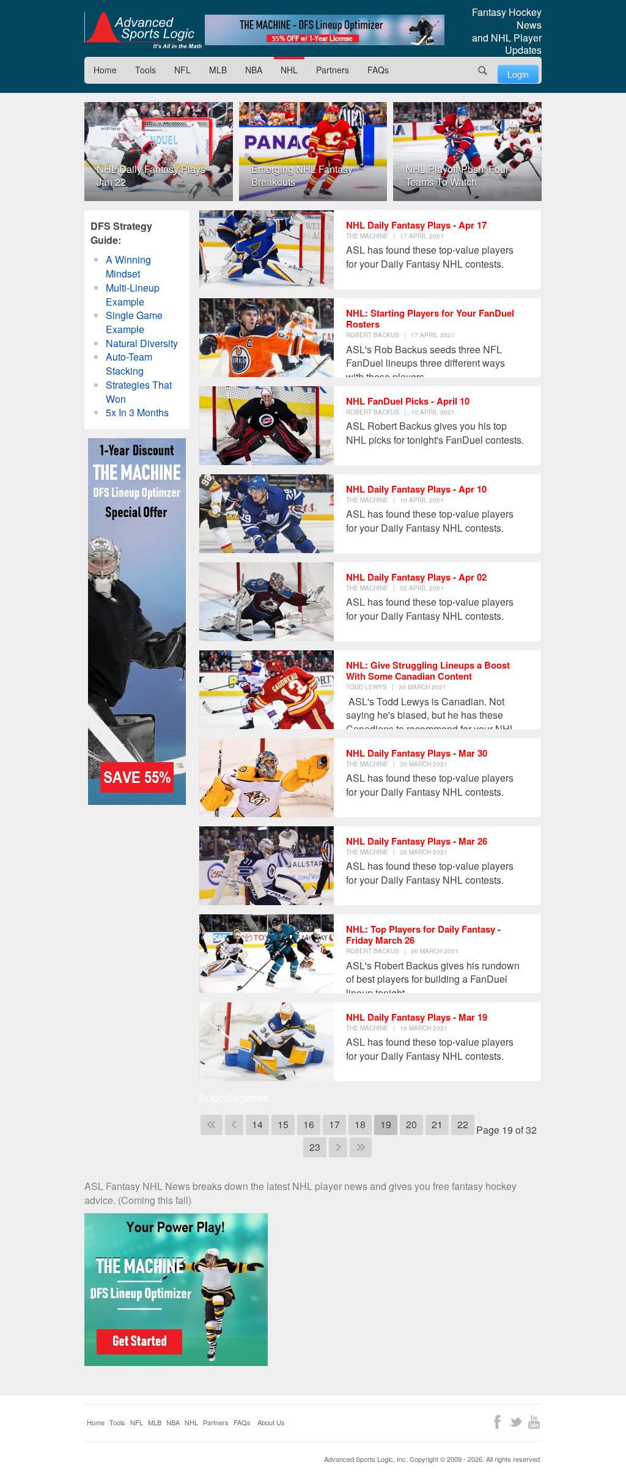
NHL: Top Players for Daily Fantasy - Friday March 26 (423, 934)
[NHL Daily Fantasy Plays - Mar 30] (266, 777)
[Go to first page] (212, 1125)
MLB (218, 70)
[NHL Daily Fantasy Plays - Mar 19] (266, 1041)
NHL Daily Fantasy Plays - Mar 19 (416, 1017)
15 (283, 1124)
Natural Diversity (142, 343)
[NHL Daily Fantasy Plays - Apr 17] (266, 249)
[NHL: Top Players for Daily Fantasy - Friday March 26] (266, 953)
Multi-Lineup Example (133, 295)
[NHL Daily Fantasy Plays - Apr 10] (266, 513)
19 (385, 1124)
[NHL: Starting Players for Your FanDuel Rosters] (266, 337)
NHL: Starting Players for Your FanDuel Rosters (430, 318)
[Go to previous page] (234, 1125)
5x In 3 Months (137, 412)
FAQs (378, 70)
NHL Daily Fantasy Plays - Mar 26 (416, 841)
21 (437, 1124)
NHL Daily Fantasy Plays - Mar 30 (416, 753)
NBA (253, 70)
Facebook (497, 1422)
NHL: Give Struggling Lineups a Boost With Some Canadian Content (428, 670)
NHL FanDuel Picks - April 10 (408, 401)
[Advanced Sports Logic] (143, 30)
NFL (182, 70)
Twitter (515, 1422)
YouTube (534, 1422)
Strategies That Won (139, 392)
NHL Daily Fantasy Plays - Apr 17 (416, 225)
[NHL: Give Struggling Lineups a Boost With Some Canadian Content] (266, 689)
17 (334, 1124)
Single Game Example (134, 322)
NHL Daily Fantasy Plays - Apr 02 (416, 577)
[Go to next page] (338, 1147)
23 (314, 1147)
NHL (289, 70)
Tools (145, 70)
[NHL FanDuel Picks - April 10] (266, 425)
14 (257, 1124)
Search (483, 70)
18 (360, 1124)
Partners (332, 70)
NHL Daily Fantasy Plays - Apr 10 (416, 489)
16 (308, 1124)
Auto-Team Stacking (129, 364)
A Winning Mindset (128, 266)
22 (462, 1124)
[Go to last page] (361, 1147)
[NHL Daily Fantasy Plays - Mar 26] (266, 865)
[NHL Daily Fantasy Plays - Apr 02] (266, 601)
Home (105, 70)
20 (411, 1124)
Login (518, 74)
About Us (271, 1422)
